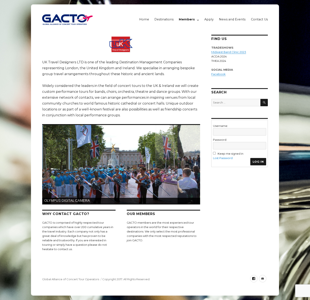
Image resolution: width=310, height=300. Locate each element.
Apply (209, 19)
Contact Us (259, 19)
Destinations (164, 19)
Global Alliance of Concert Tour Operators (70, 279)
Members (187, 19)
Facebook (218, 74)
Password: (220, 139)
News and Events (232, 19)
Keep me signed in (230, 153)
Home (144, 19)
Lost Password (223, 158)
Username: (220, 125)
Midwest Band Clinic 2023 (228, 52)
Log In (258, 161)
